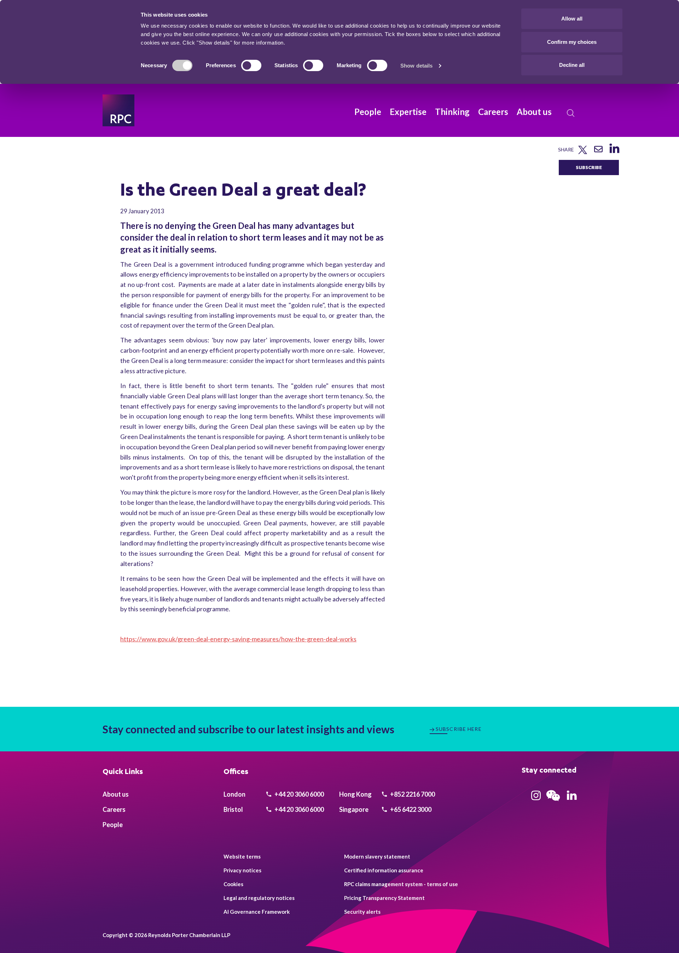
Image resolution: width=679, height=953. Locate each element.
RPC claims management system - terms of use (401, 884)
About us (534, 111)
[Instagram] (536, 798)
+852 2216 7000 (412, 794)
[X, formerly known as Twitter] (582, 152)
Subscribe (589, 167)
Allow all (571, 19)
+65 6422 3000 (410, 809)
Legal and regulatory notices (259, 898)
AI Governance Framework (257, 911)
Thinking (452, 111)
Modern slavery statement (377, 856)
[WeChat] (553, 802)
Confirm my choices (572, 42)
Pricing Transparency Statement (384, 898)
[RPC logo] (118, 110)
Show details (416, 66)
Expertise (408, 111)
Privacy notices (242, 870)
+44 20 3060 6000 (298, 794)
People (367, 111)
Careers (493, 111)
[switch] (251, 65)
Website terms (242, 856)
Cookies (233, 884)
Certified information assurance (383, 870)
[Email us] (598, 151)
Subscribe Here (459, 729)
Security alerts (362, 911)
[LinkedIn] (614, 153)
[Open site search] (571, 113)
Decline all (572, 65)
